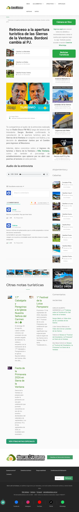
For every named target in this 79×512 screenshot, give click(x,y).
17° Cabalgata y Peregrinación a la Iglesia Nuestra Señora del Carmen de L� (22, 310)
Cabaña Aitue (66, 225)
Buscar (69, 478)
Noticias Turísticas (64, 53)
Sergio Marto (14, 116)
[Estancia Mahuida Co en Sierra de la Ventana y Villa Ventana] (63, 72)
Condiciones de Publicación (58, 470)
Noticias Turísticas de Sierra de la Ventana (23, 118)
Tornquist (39, 492)
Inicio (28, 4)
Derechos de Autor (26, 470)
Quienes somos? (11, 470)
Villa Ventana (43, 151)
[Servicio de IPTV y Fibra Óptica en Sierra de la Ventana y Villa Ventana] (63, 149)
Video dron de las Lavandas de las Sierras (62, 321)
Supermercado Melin (62, 130)
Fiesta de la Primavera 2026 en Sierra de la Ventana (20, 377)
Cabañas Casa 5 (67, 193)
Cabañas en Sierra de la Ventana (60, 457)
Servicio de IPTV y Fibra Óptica (65, 156)
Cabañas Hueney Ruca (69, 214)
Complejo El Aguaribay (69, 182)
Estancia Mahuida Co (62, 79)
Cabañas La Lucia (67, 203)
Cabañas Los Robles (22, 62)
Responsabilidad (41, 470)
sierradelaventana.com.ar (50, 492)
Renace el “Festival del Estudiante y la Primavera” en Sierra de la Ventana (63, 337)
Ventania (32, 492)
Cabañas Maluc (66, 246)
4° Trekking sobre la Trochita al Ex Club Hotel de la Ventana (62, 312)
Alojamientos (37, 4)
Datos (37, 11)
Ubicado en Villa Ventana (23, 53)
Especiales (61, 4)
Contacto (9, 474)
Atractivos (50, 4)
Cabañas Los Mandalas (23, 51)
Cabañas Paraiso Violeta (23, 72)
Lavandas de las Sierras (62, 105)
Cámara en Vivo (64, 22)
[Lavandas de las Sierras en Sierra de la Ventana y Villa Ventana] (63, 97)
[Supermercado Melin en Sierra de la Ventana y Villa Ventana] (63, 123)
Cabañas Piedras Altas (69, 256)
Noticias (29, 11)
